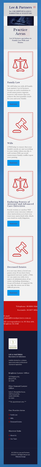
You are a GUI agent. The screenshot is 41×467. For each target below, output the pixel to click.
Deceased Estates (16, 422)
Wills (11, 418)
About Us (13, 435)
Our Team (13, 439)
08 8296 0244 (31, 306)
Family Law (13, 415)
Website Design (21, 457)
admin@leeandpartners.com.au (17, 318)
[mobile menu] (34, 7)
